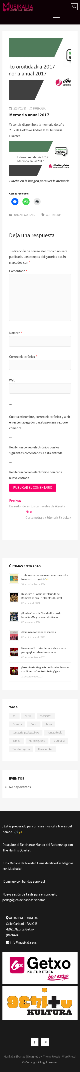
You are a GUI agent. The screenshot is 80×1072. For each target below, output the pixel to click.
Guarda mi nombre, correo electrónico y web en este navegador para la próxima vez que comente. (39, 422)
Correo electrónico (23, 357)
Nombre (15, 333)
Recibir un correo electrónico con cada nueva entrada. (35, 475)
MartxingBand (37, 741)
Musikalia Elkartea (14, 1056)
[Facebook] (34, 1042)
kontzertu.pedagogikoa (25, 732)
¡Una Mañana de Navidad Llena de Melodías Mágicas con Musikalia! (37, 866)
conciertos (45, 716)
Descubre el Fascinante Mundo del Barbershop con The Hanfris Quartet (37, 848)
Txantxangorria (21, 749)
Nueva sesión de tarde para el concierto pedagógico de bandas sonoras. (29, 897)
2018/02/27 (19, 108)
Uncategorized (24, 215)
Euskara (17, 724)
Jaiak (49, 724)
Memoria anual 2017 (29, 115)
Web (12, 380)
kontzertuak (55, 732)
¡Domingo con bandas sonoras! (38, 632)
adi (48, 215)
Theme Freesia (51, 1056)
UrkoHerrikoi (45, 749)
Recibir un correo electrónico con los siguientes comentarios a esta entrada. (36, 450)
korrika (16, 741)
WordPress (68, 1056)
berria (56, 215)
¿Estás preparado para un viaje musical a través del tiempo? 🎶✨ (37, 829)
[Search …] (74, 6)
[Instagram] (45, 1042)
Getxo (33, 724)
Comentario (18, 271)
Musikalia (39, 108)
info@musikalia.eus (23, 942)
